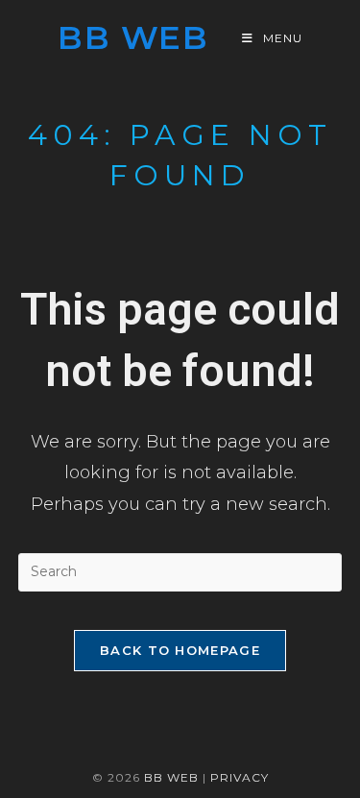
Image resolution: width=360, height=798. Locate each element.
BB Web (133, 37)
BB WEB (171, 777)
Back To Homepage (180, 650)
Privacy (239, 777)
